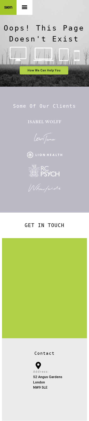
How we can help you (44, 70)
